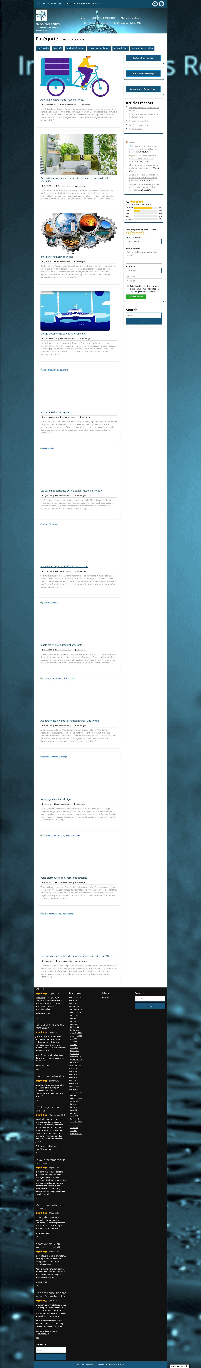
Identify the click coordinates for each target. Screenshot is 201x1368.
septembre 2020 (76, 1092)
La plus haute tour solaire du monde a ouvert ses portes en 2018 (74, 956)
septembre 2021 (76, 1066)
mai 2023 (73, 1018)
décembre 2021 (76, 1057)
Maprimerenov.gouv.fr (131, 18)
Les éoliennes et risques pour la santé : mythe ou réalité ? (71, 490)
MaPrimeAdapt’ (136, 129)
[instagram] (155, 4)
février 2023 (74, 1027)
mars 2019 (74, 1116)
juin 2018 (73, 1131)
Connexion (107, 997)
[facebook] (161, 4)
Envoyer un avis (136, 297)
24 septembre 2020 (50, 339)
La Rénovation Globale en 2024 (127, 23)
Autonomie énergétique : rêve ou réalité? (62, 99)
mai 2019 (73, 1110)
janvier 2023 (74, 1030)
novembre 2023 (76, 1012)
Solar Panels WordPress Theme (90, 1364)
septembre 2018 (76, 1125)
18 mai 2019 (47, 726)
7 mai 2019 (47, 804)
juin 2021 (73, 1074)
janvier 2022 (74, 1054)
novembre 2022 (76, 1036)
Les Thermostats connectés (141, 125)
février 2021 (74, 1086)
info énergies (83, 105)
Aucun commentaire (67, 105)
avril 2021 (73, 1080)
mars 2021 (74, 1083)
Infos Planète (131, 142)
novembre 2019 (76, 1098)
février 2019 (74, 1119)
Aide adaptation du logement (56, 412)
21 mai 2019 (47, 571)
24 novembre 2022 (49, 105)
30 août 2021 (47, 186)
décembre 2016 (76, 1134)
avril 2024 (73, 1003)
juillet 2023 (74, 1015)
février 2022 (74, 1051)
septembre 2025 (76, 997)
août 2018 (74, 1128)
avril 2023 (73, 1021)
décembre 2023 (76, 1009)
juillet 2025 (74, 1000)
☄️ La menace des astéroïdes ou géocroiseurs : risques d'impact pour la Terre (143, 178)
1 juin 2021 (47, 262)
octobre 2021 (75, 1063)
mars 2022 (74, 1048)
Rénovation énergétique (142, 48)
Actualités (57, 48)
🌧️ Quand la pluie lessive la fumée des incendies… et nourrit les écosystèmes (144, 187)
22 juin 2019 (47, 496)
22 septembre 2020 (50, 417)
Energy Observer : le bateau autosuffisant (62, 333)
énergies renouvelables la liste (56, 256)
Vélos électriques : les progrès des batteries (63, 877)
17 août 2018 (47, 961)
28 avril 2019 (47, 883)
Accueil (84, 18)
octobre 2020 (75, 1089)
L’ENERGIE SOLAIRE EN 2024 (104, 18)
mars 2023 (74, 1024)
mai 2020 (73, 1095)
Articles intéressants (75, 48)
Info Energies (48, 24)
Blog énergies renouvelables (97, 23)
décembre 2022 (76, 1033)
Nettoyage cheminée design (55, 799)
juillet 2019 (74, 1104)
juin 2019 (73, 1107)
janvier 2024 (74, 1006)
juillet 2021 (74, 1071)
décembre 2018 (76, 1122)
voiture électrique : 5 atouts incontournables (64, 566)
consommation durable (99, 48)
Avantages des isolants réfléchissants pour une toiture (69, 720)
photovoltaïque (120, 48)
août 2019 (74, 1101)
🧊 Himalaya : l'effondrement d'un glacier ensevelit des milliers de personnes (144, 149)
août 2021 (74, 1068)
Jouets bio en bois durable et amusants (61, 644)
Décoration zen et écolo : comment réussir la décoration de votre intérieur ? (75, 179)
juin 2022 (73, 1039)
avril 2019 (73, 1113)
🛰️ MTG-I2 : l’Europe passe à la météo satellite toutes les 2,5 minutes (142, 158)
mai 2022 (73, 1042)
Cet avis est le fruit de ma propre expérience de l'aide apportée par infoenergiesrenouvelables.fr (144, 289)
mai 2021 (73, 1077)
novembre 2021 (76, 1060)
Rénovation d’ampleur (139, 121)
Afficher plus (45, 1149)
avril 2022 (73, 1045)
